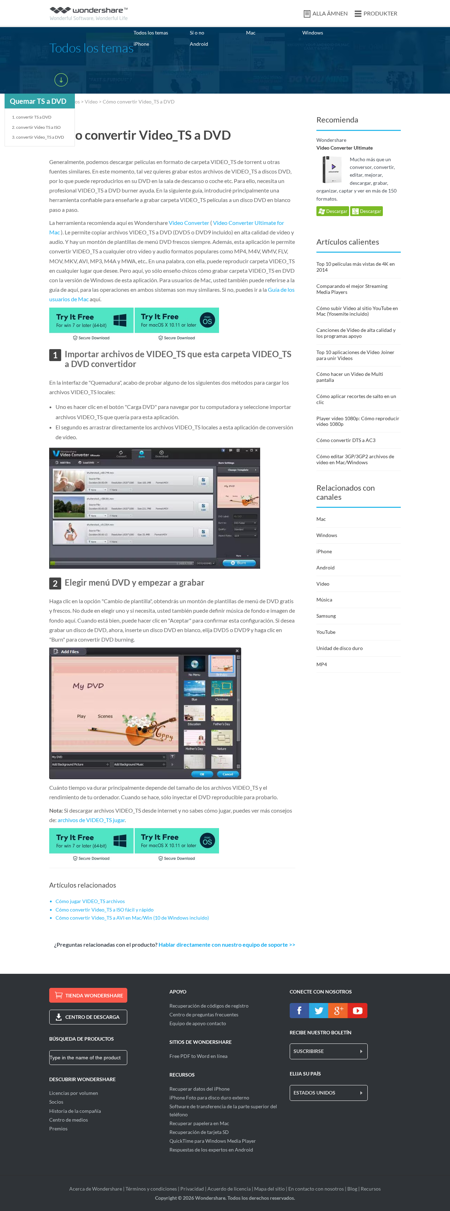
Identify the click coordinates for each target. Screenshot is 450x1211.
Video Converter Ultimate (344, 148)
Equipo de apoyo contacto (197, 1023)
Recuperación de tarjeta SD (199, 1132)
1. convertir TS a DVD (31, 117)
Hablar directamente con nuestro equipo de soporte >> (227, 944)
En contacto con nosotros (316, 1189)
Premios (58, 1128)
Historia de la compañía (75, 1111)
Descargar (336, 211)
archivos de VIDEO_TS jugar (91, 819)
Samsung (326, 616)
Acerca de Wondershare (95, 1189)
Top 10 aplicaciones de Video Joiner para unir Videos (355, 355)
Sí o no (197, 33)
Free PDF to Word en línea (198, 1056)
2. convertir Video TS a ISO (36, 127)
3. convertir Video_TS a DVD (38, 137)
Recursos (371, 1189)
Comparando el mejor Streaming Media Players (351, 289)
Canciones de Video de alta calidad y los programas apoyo (356, 333)
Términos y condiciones (151, 1189)
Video (91, 102)
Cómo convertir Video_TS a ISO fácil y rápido (105, 910)
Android (199, 44)
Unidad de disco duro (339, 648)
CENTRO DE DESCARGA (92, 1017)
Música (324, 600)
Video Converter (189, 222)
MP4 (321, 664)
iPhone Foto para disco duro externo (209, 1097)
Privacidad (192, 1189)
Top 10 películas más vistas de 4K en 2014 (355, 267)
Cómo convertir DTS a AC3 (345, 440)
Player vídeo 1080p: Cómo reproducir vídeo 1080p (357, 421)
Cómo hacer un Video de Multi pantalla (349, 377)
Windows (312, 33)
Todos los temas (151, 33)
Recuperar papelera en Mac (199, 1123)
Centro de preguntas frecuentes (203, 1014)
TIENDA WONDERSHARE (94, 995)
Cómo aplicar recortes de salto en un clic (356, 399)
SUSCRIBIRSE (309, 1051)
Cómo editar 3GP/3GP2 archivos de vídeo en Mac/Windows (355, 459)
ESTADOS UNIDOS (314, 1093)
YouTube (325, 632)
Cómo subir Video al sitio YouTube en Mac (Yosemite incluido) (357, 311)
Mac (251, 33)
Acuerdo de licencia (229, 1189)
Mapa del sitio (269, 1189)
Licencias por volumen (73, 1093)
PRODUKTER (380, 13)
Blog (352, 1189)
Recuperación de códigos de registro (209, 1006)
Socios (56, 1102)
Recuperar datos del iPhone (199, 1089)
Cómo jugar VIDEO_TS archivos (90, 901)
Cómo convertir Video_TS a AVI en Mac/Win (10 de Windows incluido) (132, 918)
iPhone (141, 44)
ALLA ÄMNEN (330, 13)
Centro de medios (68, 1120)
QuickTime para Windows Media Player (212, 1141)
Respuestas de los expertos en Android (211, 1150)
